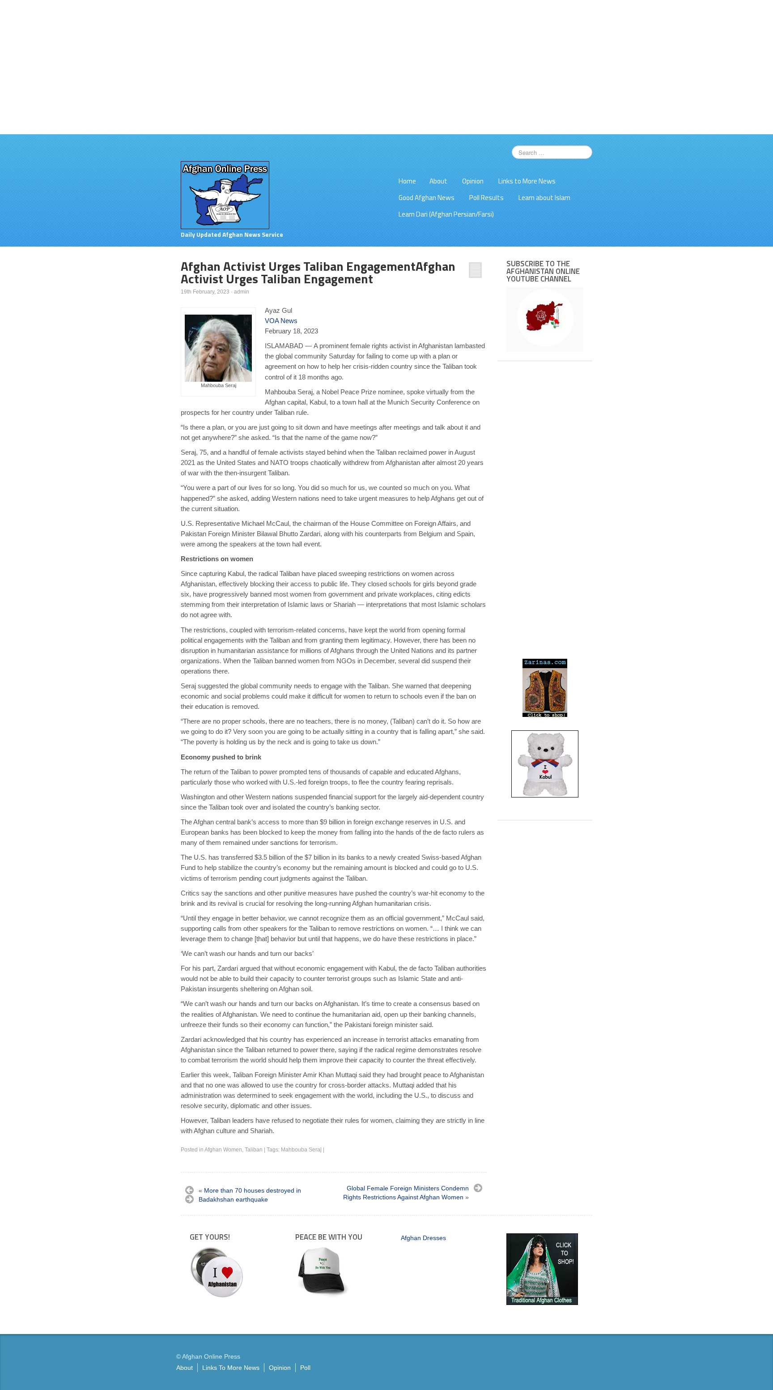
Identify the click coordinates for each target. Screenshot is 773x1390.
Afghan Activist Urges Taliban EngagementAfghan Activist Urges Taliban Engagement (318, 272)
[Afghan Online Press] (225, 194)
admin (241, 292)
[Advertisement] (386, 67)
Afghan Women (223, 1150)
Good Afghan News (426, 197)
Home (407, 181)
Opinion (473, 181)
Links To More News (230, 1367)
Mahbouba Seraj (301, 1150)
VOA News (281, 320)
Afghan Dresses (423, 1237)
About (438, 181)
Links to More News (527, 181)
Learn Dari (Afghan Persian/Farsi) (446, 214)
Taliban (254, 1150)
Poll (305, 1367)
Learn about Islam (544, 197)
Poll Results (486, 197)
